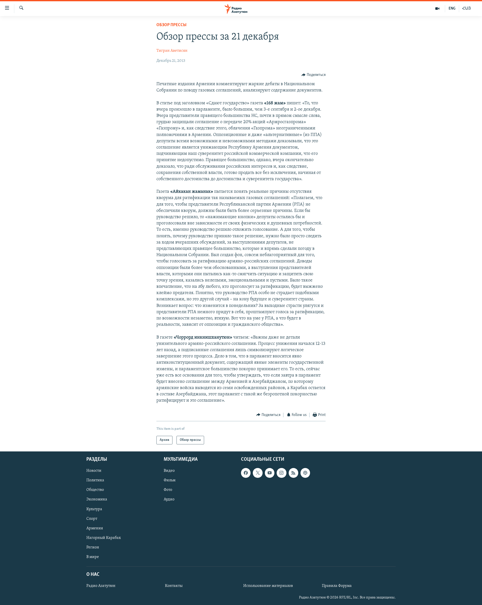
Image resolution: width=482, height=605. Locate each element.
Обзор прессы (171, 25)
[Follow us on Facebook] (246, 473)
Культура (94, 509)
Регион (92, 547)
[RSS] (293, 473)
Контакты (174, 586)
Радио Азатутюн (100, 586)
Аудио (169, 500)
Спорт (91, 519)
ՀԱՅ (466, 9)
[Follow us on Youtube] (269, 473)
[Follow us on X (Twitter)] (257, 473)
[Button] (314, 75)
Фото (168, 490)
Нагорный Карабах (103, 538)
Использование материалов (268, 586)
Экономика (96, 500)
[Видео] (437, 8)
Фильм (169, 481)
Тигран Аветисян (172, 51)
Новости (93, 471)
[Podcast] (305, 473)
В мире (92, 557)
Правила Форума (337, 586)
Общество (95, 490)
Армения (94, 528)
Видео (169, 471)
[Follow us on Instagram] (281, 473)
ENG (452, 9)
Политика (95, 481)
